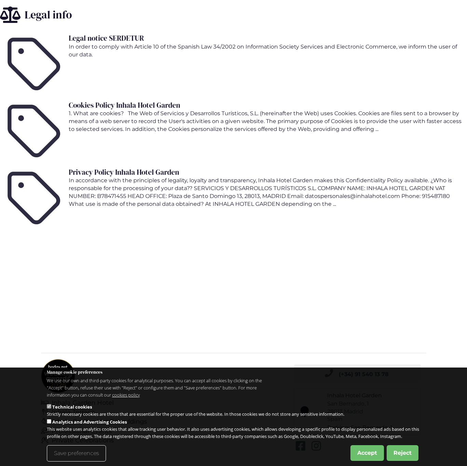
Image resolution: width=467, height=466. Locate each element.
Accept (367, 453)
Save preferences (76, 453)
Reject (402, 453)
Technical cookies (72, 407)
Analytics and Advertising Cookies (89, 422)
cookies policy (126, 395)
